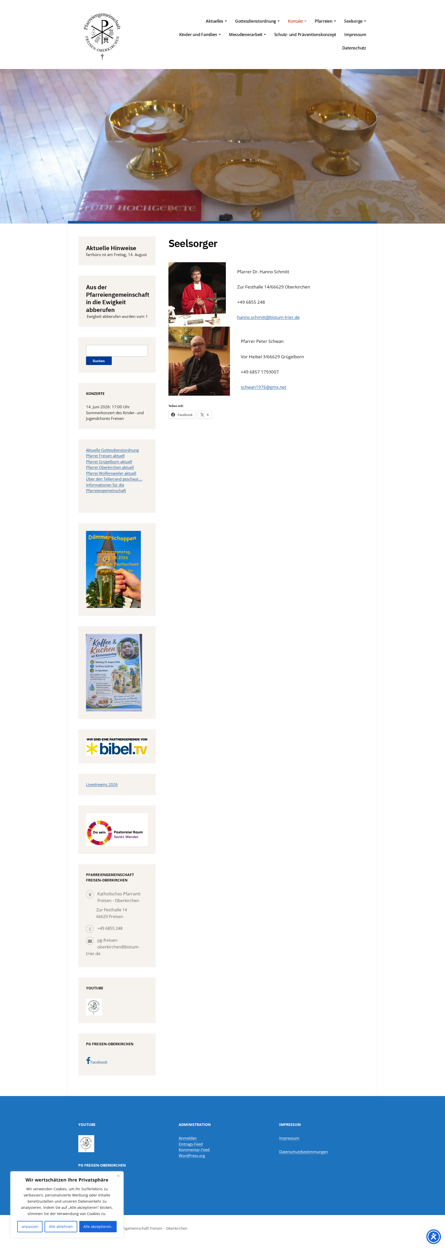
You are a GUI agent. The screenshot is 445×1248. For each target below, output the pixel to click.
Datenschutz (354, 48)
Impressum (355, 34)
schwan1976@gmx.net (263, 387)
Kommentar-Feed (194, 1149)
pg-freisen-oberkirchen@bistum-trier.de (113, 946)
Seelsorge (353, 21)
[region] (67, 1204)
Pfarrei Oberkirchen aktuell (110, 467)
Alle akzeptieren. (97, 1226)
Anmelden (188, 1138)
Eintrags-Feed (191, 1144)
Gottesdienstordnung (255, 21)
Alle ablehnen (61, 1226)
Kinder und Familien (198, 34)
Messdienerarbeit (245, 34)
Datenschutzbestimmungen (303, 1151)
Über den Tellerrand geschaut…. (114, 478)
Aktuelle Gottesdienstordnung (112, 450)
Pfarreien (323, 21)
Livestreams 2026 (102, 784)
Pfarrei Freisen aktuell (105, 455)
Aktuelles (214, 21)
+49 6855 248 (110, 928)
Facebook (98, 1062)
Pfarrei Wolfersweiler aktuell (111, 473)
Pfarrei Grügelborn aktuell (109, 461)
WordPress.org (192, 1155)
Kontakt (295, 21)
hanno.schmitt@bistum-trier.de (268, 317)
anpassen (30, 1226)
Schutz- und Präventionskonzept (305, 34)
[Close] (118, 1176)
